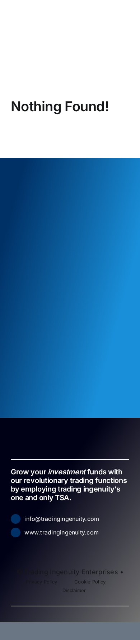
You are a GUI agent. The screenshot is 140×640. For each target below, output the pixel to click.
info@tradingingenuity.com (61, 518)
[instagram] (40, 546)
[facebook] (17, 546)
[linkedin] (29, 546)
